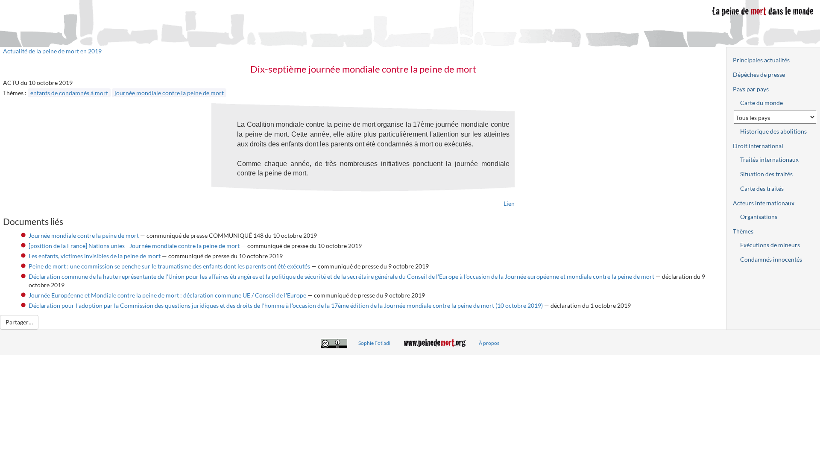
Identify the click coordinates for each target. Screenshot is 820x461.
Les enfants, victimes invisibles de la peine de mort (95, 256)
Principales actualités (761, 60)
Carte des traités (762, 188)
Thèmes (743, 231)
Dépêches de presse (759, 74)
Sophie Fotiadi (374, 343)
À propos (489, 343)
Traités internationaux (769, 159)
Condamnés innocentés (771, 259)
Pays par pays (751, 89)
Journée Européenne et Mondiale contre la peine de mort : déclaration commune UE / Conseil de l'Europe (167, 295)
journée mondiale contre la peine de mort (169, 92)
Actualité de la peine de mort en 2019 (52, 51)
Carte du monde (761, 102)
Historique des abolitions (773, 131)
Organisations (758, 216)
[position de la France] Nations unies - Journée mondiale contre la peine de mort (134, 245)
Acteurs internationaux (763, 203)
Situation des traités (766, 174)
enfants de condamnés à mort (69, 92)
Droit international (758, 145)
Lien (509, 203)
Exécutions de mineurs (770, 244)
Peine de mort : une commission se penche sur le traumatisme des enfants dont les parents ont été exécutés (169, 266)
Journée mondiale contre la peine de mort (84, 235)
